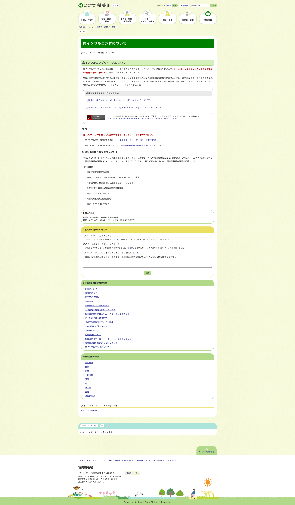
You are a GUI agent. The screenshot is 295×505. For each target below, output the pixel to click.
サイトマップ (173, 460)
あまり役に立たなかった (148, 239)
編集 (102, 425)
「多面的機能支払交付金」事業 (99, 322)
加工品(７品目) (92, 297)
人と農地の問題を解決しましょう (100, 310)
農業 (113, 27)
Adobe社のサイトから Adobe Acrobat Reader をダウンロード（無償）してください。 (144, 118)
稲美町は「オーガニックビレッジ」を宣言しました (108, 339)
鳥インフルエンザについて (97, 347)
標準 (169, 5)
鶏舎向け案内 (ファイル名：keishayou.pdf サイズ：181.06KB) (119, 100)
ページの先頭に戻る (206, 452)
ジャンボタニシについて (96, 318)
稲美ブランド (91, 289)
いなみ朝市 (90, 330)
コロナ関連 (90, 396)
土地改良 (89, 375)
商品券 (88, 387)
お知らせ (89, 363)
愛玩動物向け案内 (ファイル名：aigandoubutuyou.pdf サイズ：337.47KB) (125, 107)
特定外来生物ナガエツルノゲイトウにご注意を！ (107, 314)
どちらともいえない (127, 239)
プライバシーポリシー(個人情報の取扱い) (117, 460)
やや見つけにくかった (158, 248)
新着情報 (94, 410)
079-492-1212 (91, 476)
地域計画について (93, 335)
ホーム (90, 27)
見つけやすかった (94, 248)
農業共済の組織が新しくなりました (101, 343)
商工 (87, 383)
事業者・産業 (102, 27)
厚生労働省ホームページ (143, 145)
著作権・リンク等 (143, 460)
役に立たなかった (168, 239)
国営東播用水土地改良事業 (97, 305)
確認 (147, 273)
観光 (87, 392)
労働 (87, 379)
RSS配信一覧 (159, 460)
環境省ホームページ (139, 140)
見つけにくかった (177, 248)
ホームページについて (88, 460)
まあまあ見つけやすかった (115, 248)
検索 (214, 5)
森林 (87, 371)
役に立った (91, 239)
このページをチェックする (89, 425)
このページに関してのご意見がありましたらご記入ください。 (111, 253)
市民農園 (89, 301)
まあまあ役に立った (107, 239)
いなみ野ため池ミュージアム (98, 326)
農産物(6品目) (91, 293)
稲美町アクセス (132, 473)
